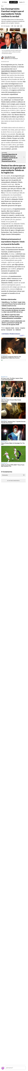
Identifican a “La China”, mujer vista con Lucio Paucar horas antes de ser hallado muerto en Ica (14, 304)
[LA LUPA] (13, 2)
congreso (4, 86)
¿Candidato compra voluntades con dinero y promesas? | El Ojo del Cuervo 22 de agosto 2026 (13, 322)
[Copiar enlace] (21, 26)
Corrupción (9, 329)
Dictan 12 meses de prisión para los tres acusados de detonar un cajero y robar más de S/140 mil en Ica (13, 310)
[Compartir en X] (15, 26)
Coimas (17, 328)
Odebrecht (18, 329)
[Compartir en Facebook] (12, 26)
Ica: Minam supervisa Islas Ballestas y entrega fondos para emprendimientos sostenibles (12, 316)
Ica (14, 329)
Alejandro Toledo (9, 328)
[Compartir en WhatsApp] (18, 26)
